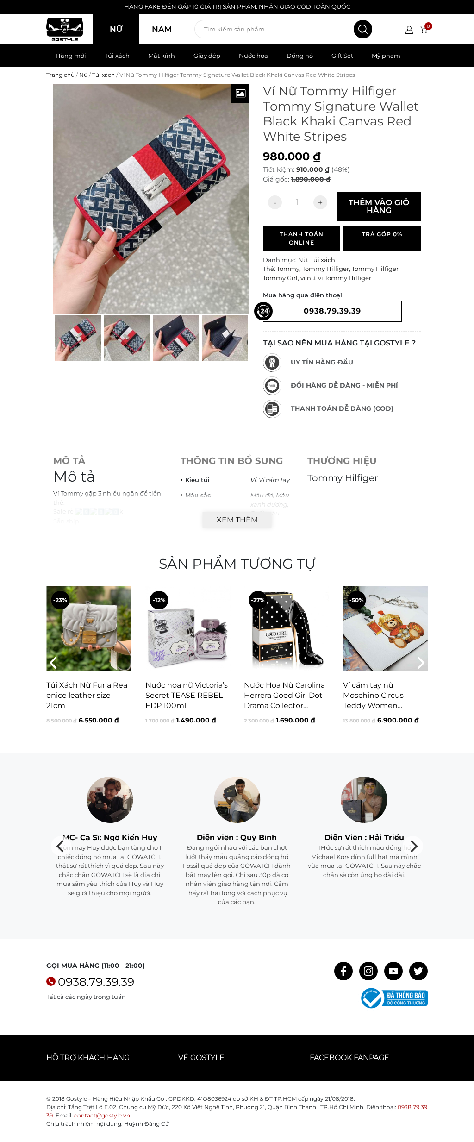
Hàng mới (71, 55)
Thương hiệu (342, 460)
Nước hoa (253, 55)
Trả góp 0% (382, 234)
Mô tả (69, 460)
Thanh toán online (302, 238)
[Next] (420, 663)
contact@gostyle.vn (102, 1115)
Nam (162, 29)
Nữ (116, 29)
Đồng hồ (300, 55)
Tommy (288, 268)
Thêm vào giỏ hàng (379, 206)
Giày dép (206, 55)
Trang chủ (60, 74)
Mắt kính (161, 55)
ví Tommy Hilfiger (344, 278)
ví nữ (307, 278)
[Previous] (54, 663)
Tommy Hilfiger (325, 268)
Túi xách (117, 55)
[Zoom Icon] (240, 93)
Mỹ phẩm (386, 55)
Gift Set (342, 55)
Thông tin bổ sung (232, 460)
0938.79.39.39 (96, 982)
